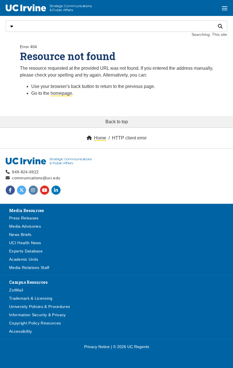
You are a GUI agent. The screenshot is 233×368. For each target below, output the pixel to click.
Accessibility (20, 331)
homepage (61, 93)
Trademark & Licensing (31, 298)
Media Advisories (25, 226)
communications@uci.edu (36, 178)
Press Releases (23, 218)
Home (100, 137)
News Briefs (20, 234)
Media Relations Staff (29, 267)
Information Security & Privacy (37, 315)
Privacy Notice (97, 346)
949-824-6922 (25, 172)
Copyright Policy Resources (35, 323)
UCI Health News (25, 242)
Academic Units (23, 259)
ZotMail (16, 290)
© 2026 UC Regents (131, 346)
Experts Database (26, 251)
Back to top (116, 121)
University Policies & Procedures (39, 306)
